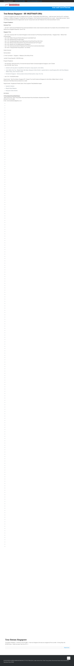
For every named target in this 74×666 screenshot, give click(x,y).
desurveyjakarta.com (11, 110)
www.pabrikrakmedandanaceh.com (49, 630)
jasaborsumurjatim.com (11, 251)
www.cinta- (10, 620)
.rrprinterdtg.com (10, 191)
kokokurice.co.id (9, 467)
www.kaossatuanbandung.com (38, 605)
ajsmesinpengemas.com (11, 294)
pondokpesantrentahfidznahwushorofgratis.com (17, 119)
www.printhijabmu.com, (39, 613)
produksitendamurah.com (12, 411)
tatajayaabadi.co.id (10, 418)
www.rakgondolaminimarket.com (9, 625)
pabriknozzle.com (10, 229)
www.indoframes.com (31, 618)
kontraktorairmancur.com (12, 171)
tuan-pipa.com (9, 272)
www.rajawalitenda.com (43, 628)
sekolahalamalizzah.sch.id (12, 114)
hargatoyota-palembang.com (13, 470)
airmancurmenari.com (11, 153)
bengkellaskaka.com (10, 436)
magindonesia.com (10, 456)
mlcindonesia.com (10, 492)
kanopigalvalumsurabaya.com (13, 440)
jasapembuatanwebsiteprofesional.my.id (15, 530)
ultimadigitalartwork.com (11, 254)
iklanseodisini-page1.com (12, 544)
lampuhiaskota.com (10, 391)
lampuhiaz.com (9, 389)
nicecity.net (8, 238)
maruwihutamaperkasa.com (12, 132)
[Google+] (60, 1)
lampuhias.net (9, 166)
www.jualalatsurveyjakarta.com (64, 628)
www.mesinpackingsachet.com (40, 618)
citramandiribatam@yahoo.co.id (34, 1)
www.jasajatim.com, (31, 613)
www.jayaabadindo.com (12, 623)
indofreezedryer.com (11, 400)
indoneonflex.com (10, 395)
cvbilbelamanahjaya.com (11, 355)
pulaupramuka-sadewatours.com (14, 162)
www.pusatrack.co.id (30, 603)
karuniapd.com (9, 420)
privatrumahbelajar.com (11, 319)
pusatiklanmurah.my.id (11, 533)
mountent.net (9, 233)
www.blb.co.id (56, 615)
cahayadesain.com (10, 344)
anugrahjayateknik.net (11, 348)
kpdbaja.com (9, 429)
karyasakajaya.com (10, 332)
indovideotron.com (10, 159)
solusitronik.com (10, 267)
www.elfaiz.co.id (62, 615)
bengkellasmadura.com (11, 445)
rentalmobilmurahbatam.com (13, 299)
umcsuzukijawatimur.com (12, 497)
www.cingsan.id (67, 615)
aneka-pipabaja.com (10, 141)
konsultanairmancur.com (12, 155)
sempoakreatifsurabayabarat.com (14, 123)
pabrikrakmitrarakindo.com (12, 121)
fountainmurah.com (10, 245)
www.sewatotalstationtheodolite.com (10, 630)
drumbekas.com (10, 227)
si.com (68, 618)
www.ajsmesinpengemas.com (27, 615)
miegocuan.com (10, 128)
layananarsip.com (10, 281)
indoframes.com (10, 249)
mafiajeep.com (9, 386)
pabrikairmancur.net (10, 220)
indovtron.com (9, 146)
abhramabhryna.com (11, 398)
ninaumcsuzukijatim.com (12, 510)
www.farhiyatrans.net (56, 608)
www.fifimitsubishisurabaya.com (38, 615)
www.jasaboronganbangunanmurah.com (11, 628)
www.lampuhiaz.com (46, 633)
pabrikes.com (9, 211)
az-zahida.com (9, 384)
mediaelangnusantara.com (12, 524)
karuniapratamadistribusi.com (13, 256)
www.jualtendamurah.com (33, 628)
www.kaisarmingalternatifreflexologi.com (36, 630)
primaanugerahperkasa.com (12, 301)
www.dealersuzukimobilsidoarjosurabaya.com (19, 603)
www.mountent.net (25, 613)
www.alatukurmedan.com (61, 625)
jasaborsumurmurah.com (12, 359)
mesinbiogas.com (10, 209)
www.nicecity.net (10, 615)
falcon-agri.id (9, 366)
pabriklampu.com (10, 168)
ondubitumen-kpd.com (11, 422)
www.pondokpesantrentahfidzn (34, 625)
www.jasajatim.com (66, 613)
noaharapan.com (10, 425)
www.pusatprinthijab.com (29, 633)
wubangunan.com (10, 103)
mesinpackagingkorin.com (12, 276)
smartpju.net (9, 180)
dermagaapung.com (10, 150)
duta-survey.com (10, 461)
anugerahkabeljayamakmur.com (13, 364)
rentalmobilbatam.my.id (11, 443)
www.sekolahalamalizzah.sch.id (56, 613)
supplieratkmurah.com (11, 274)
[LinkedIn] (67, 1)
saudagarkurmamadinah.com (13, 472)
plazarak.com (9, 285)
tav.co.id (8, 346)
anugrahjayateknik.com (11, 371)
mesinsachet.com (10, 380)
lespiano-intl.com (10, 452)
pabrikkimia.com (10, 326)
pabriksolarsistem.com (11, 193)
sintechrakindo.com (10, 323)
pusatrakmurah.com (10, 357)
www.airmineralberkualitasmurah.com (22, 625)
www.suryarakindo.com (54, 610)
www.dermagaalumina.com (23, 610)
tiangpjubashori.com (10, 506)
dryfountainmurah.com (11, 242)
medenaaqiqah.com (10, 188)
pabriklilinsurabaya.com (11, 105)
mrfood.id (8, 117)
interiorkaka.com (10, 438)
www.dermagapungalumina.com (12, 610)
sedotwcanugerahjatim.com (12, 382)
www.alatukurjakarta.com (52, 625)
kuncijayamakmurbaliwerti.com (13, 137)
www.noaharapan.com (38, 633)
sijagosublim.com (10, 312)
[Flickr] (65, 1)
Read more (66, 647)
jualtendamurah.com (11, 407)
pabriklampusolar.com (11, 175)
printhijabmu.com (10, 314)
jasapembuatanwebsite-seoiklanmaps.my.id (16, 528)
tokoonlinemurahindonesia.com (13, 539)
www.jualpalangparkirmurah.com (16, 605)
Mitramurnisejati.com (11, 499)
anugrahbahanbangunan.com (13, 546)
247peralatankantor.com (11, 296)
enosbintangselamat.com (12, 130)
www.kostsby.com (68, 605)
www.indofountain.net (40, 608)
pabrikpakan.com (10, 206)
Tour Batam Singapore (16, 639)
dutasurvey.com (9, 463)
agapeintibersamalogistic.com (13, 481)
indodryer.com (9, 222)
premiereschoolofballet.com (12, 184)
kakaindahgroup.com (11, 434)
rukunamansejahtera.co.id (12, 317)
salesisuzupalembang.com (12, 465)
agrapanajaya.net (10, 503)
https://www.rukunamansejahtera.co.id (14, 613)
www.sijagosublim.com (47, 613)
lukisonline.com (9, 247)
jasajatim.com (9, 310)
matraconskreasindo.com (12, 290)
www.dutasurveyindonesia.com (59, 605)
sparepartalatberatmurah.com (13, 337)
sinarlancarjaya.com (10, 431)
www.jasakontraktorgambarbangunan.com (32, 623)
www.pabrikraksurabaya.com (51, 618)
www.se (57, 630)
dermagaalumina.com (11, 215)
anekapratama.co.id (10, 362)
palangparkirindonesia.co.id (12, 173)
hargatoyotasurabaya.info (12, 368)
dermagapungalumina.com (12, 213)
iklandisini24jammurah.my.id (12, 494)
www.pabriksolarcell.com (32, 608)
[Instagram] (69, 1)
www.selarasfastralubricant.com (44, 610)
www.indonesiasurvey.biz (38, 603)
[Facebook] (58, 1)
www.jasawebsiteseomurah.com (27, 605)
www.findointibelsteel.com (17, 615)
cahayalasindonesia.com (12, 135)
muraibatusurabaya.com (11, 287)
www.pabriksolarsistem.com (23, 608)
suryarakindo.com (10, 283)
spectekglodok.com (10, 321)
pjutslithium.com (10, 236)
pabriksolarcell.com (10, 195)
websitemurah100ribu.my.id (12, 535)
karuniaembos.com (10, 204)
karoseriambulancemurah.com (13, 377)
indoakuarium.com (10, 404)
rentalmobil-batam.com (11, 202)
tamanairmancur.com (11, 231)
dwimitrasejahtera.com (11, 350)
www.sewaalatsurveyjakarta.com (22, 630)
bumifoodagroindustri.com (12, 260)
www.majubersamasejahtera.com (21, 618)
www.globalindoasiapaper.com (33, 610)
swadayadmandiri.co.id (11, 413)
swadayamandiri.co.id (11, 416)
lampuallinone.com (10, 186)
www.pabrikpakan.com (48, 608)
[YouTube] (63, 1)
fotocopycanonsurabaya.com (13, 292)
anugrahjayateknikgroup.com (12, 308)
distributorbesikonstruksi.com (13, 427)
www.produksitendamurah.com (52, 628)
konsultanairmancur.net (11, 157)
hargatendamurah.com (11, 508)
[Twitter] (62, 1)
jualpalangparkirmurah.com (12, 148)
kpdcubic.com (9, 519)
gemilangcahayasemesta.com (13, 512)
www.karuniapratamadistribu (62, 618)
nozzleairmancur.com (11, 224)
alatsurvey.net (9, 144)
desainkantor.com (10, 177)
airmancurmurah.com (11, 240)
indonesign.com (9, 393)
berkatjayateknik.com (11, 182)
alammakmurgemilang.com (12, 515)
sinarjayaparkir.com (10, 126)
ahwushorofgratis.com (43, 625)
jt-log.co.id (8, 278)
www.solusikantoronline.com (13, 608)
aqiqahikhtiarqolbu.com (11, 339)
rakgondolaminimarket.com (12, 375)
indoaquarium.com (10, 402)
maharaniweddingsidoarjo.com (13, 328)
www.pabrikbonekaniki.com (49, 605)
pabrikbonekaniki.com (11, 108)
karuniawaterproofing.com (12, 521)
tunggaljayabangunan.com (12, 449)
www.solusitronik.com (11, 618)
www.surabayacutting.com (20, 633)
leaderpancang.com (10, 454)
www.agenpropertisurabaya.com (66, 608)
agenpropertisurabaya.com (12, 258)
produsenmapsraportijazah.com (13, 483)
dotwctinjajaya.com (62, 630)
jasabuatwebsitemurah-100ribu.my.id (14, 537)
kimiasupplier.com (10, 335)
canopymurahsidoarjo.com (12, 305)
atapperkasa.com (10, 139)
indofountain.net (10, 200)
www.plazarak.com (62, 610)
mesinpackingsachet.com (12, 263)
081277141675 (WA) (20, 1)
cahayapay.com (9, 269)
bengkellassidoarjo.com (11, 330)
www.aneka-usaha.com (21, 623)
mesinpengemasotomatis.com (13, 458)
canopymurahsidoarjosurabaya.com (14, 303)
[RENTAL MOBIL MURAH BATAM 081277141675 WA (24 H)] (12, 4)
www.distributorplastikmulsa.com (9, 633)
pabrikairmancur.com (11, 218)
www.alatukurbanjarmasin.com (23, 628)
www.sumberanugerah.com (49, 615)
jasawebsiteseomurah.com (12, 517)
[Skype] (56, 1)
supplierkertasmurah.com (12, 490)
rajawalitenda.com (10, 409)
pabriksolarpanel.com (11, 197)
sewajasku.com (9, 353)
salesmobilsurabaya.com (12, 474)
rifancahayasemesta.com (12, 341)
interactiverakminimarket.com (13, 373)
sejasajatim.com (10, 447)
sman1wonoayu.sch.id (11, 112)
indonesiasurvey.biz (10, 164)
